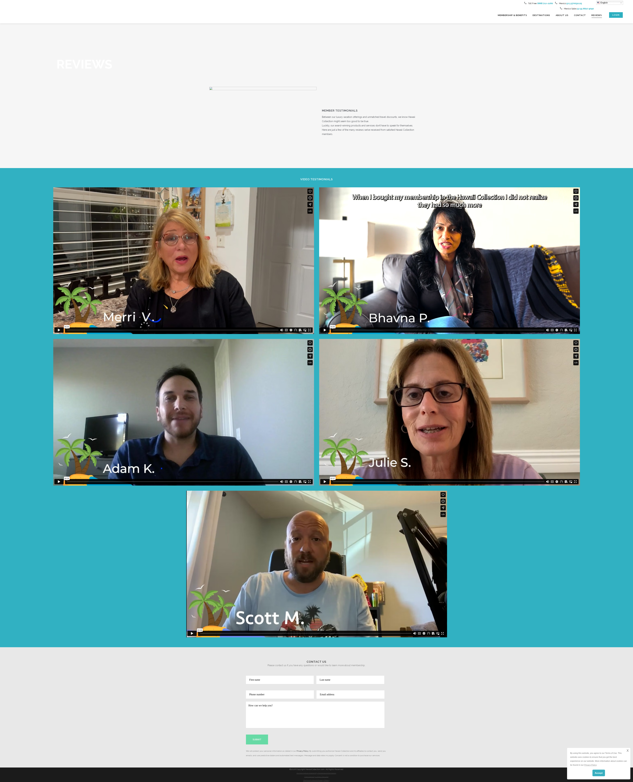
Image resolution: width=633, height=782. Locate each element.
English (604, 2)
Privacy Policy (302, 751)
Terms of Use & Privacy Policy (316, 780)
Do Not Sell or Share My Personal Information (316, 773)
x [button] (628, 750)
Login (615, 15)
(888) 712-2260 (545, 3)
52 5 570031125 (574, 3)
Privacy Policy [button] (590, 765)
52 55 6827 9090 (585, 8)
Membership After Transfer (316, 776)
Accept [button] (599, 773)
